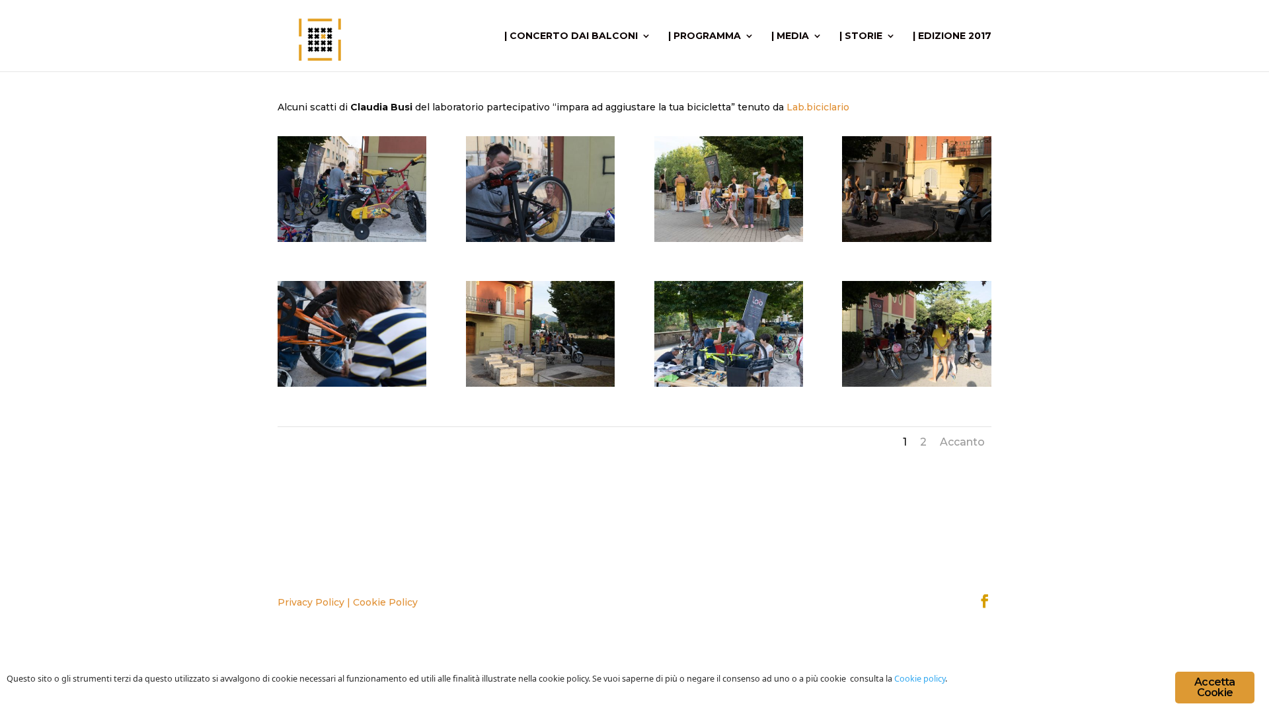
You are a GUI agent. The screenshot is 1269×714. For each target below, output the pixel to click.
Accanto (962, 442)
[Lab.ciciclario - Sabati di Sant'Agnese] (352, 239)
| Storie (860, 36)
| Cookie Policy (382, 602)
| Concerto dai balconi (571, 36)
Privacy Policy (311, 602)
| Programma (704, 36)
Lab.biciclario (818, 107)
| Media (790, 36)
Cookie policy (919, 678)
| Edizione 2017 (952, 36)
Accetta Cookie (1214, 687)
